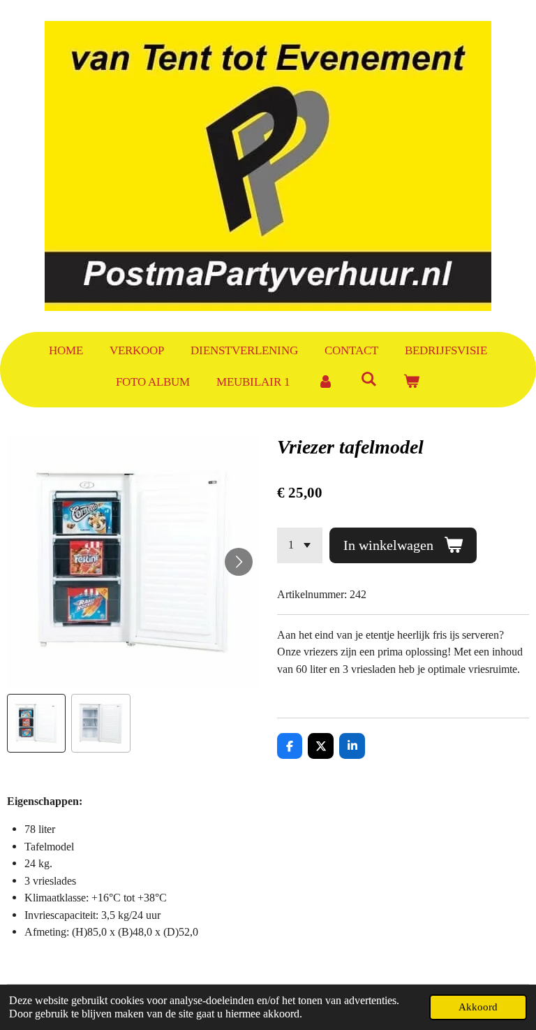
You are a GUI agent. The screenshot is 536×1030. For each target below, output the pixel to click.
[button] (36, 723)
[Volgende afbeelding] (239, 562)
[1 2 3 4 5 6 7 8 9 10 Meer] (299, 545)
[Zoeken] (368, 380)
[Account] (325, 382)
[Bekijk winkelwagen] (412, 382)
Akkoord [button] (478, 1007)
